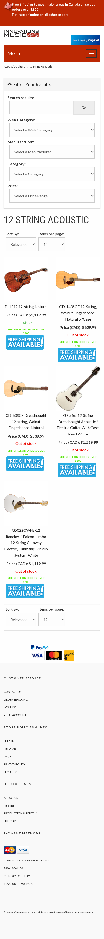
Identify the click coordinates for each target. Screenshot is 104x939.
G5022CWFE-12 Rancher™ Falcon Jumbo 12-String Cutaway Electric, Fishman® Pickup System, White (26, 542)
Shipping (10, 741)
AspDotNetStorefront (81, 912)
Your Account (15, 715)
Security (10, 772)
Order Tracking (16, 699)
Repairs (9, 805)
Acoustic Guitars (14, 66)
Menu (13, 53)
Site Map (10, 821)
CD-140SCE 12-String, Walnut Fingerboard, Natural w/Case (78, 312)
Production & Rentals (20, 813)
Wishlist (10, 707)
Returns (10, 748)
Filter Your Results (31, 84)
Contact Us (12, 692)
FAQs (7, 756)
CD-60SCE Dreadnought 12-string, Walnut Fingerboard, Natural (26, 421)
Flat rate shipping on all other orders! (41, 15)
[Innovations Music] (22, 33)
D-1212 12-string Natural (26, 306)
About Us (11, 798)
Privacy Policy (14, 764)
